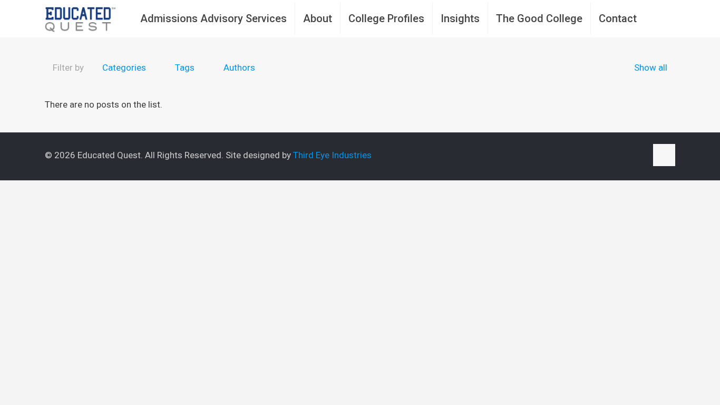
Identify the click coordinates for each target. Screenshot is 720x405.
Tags (184, 67)
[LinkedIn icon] (627, 155)
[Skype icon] (594, 155)
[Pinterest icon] (639, 155)
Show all (650, 67)
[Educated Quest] (80, 18)
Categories (124, 67)
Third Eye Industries (332, 155)
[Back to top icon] (664, 155)
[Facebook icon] (605, 155)
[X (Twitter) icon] (616, 155)
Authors (239, 67)
